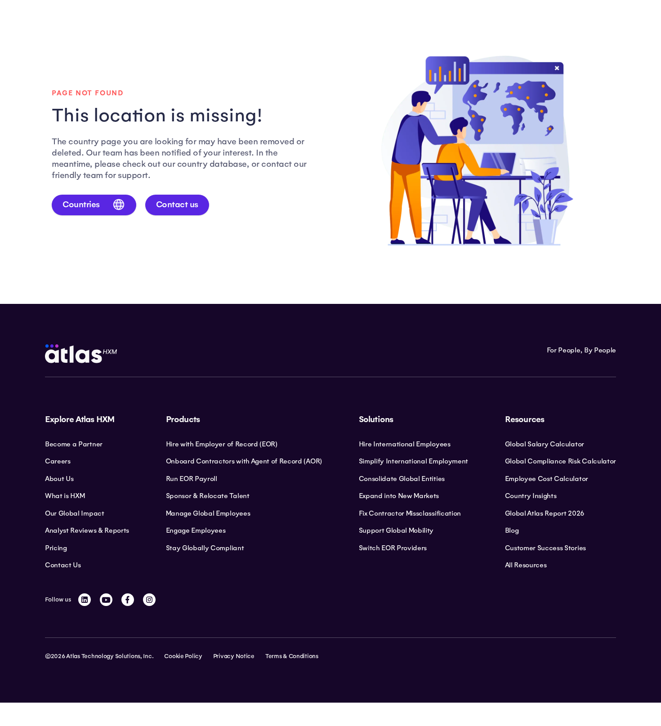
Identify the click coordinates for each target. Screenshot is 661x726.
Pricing (56, 548)
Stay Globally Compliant (205, 548)
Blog (512, 530)
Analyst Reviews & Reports (87, 530)
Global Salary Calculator (544, 444)
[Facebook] (127, 599)
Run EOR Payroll (191, 479)
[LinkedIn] (84, 599)
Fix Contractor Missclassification (410, 513)
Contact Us (63, 565)
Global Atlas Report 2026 (545, 513)
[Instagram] (149, 599)
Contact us (177, 204)
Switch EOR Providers (393, 548)
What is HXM (65, 496)
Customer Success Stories (545, 548)
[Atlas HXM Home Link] (81, 353)
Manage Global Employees (208, 513)
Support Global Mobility (396, 530)
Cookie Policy (183, 656)
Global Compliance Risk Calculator (560, 461)
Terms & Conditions (291, 656)
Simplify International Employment (413, 461)
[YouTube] (106, 599)
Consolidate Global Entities (402, 479)
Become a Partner (74, 444)
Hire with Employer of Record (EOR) (221, 444)
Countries (81, 204)
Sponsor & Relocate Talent (208, 496)
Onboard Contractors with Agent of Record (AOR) (244, 461)
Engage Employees (196, 530)
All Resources (526, 565)
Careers (58, 461)
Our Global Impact (74, 513)
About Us (59, 479)
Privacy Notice (234, 656)
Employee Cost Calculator (546, 479)
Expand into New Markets (399, 496)
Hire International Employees (405, 444)
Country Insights (531, 496)
